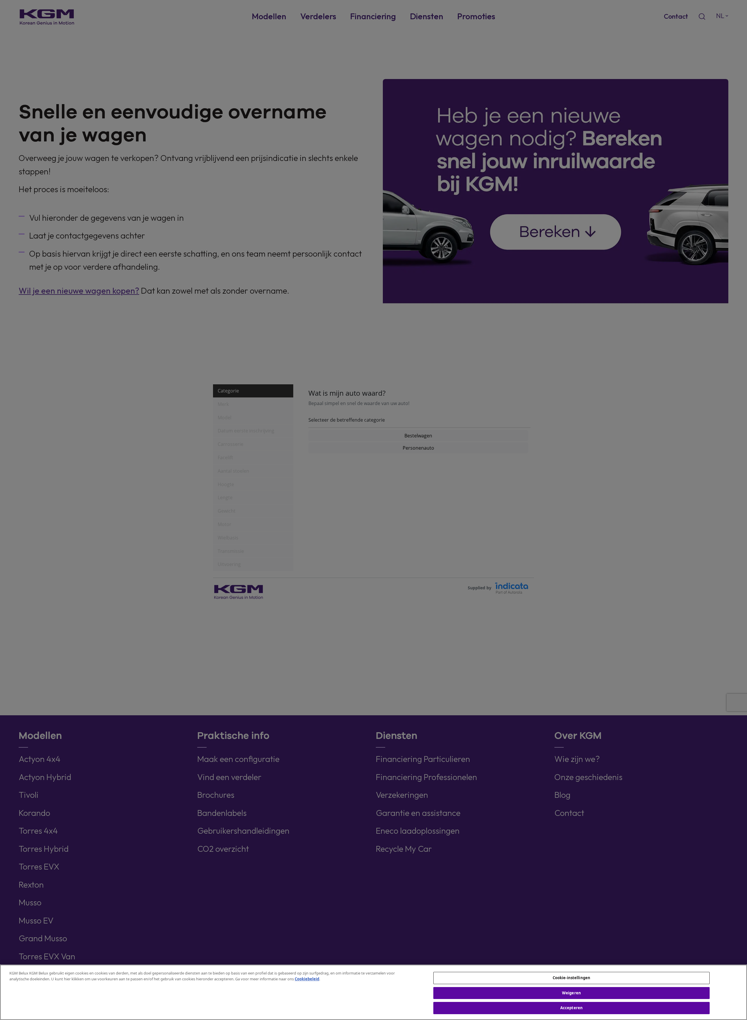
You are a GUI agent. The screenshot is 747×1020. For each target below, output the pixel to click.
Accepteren (571, 1007)
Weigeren (571, 993)
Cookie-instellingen (571, 977)
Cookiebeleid (307, 979)
